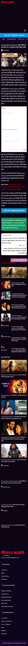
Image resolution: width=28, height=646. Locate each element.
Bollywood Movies (6, 591)
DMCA (3, 573)
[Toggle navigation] (25, 30)
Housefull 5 (4, 618)
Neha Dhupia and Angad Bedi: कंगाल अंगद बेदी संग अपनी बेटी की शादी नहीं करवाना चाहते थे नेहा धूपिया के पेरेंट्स (18, 306)
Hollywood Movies (6, 597)
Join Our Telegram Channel (14, 35)
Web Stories (21, 39)
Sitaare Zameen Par (6, 621)
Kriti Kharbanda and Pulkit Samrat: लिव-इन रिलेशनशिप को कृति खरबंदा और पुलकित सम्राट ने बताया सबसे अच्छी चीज (18, 350)
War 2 (2, 627)
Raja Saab (4, 634)
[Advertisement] (14, 17)
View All (23, 263)
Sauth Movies (5, 594)
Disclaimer (4, 579)
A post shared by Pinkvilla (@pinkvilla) (14, 149)
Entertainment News (7, 607)
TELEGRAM (15, 223)
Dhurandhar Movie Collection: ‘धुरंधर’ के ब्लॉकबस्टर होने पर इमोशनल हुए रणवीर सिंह (19, 317)
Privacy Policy (5, 576)
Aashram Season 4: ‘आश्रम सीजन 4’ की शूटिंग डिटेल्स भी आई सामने (18, 284)
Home (3, 39)
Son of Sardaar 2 (6, 624)
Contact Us (4, 570)
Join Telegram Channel (18, 260)
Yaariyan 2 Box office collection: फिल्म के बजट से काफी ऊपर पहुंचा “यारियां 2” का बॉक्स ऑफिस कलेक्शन (13, 187)
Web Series (4, 603)
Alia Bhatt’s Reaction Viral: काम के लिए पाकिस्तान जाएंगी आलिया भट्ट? (13, 526)
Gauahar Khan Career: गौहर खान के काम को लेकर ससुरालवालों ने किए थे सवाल (18, 339)
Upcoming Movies (11, 39)
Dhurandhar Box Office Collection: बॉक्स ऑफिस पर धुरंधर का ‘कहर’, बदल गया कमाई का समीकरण (18, 328)
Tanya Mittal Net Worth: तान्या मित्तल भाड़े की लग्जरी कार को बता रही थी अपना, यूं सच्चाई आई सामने (19, 295)
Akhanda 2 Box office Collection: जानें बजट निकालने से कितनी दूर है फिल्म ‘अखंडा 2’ (14, 277)
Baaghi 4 (3, 631)
